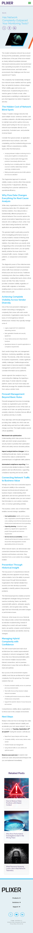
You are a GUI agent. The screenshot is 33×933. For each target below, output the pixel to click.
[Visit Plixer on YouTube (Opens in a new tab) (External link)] (16, 914)
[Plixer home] (7, 3)
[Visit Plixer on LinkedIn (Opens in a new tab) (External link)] (22, 914)
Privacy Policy (13, 923)
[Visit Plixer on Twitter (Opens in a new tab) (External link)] (11, 914)
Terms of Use (20, 923)
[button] (29, 3)
